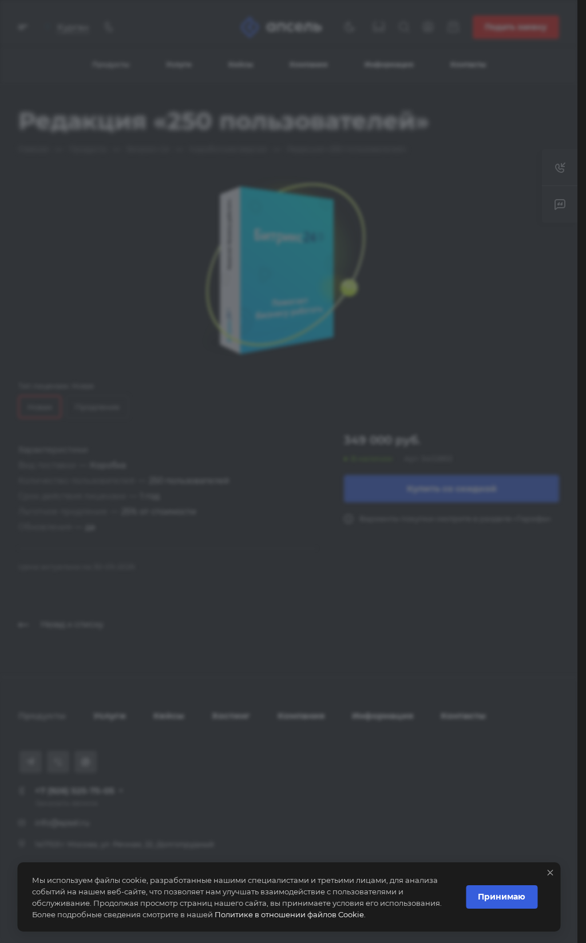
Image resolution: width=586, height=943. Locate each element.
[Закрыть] (550, 872)
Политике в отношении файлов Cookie (289, 914)
